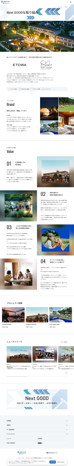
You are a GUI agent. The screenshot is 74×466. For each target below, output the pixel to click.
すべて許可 (53, 462)
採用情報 (40, 438)
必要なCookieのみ (60, 462)
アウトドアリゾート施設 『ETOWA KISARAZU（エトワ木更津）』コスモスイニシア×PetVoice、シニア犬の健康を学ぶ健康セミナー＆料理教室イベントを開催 (44, 368)
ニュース (9, 438)
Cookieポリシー (14, 462)
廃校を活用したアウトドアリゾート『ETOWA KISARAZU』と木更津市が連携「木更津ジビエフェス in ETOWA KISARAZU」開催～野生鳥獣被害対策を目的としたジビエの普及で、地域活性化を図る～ (19, 369)
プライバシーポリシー (21, 457)
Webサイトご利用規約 (48, 457)
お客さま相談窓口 (11, 443)
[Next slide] (66, 373)
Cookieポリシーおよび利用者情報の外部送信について (35, 457)
